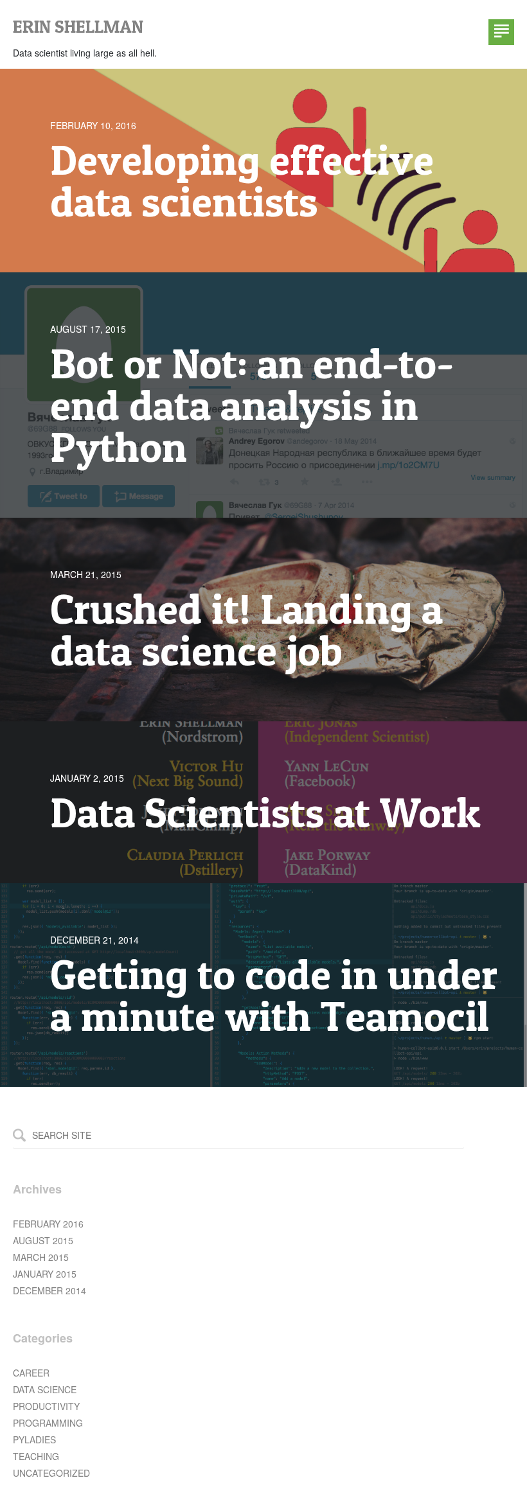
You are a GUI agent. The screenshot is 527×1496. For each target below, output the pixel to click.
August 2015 (43, 1240)
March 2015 (41, 1257)
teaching (36, 1456)
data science (44, 1389)
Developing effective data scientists (242, 180)
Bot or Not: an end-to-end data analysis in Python (252, 405)
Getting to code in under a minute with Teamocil (273, 995)
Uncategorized (51, 1472)
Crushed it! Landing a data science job (246, 629)
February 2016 (48, 1223)
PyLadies (34, 1439)
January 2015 (44, 1273)
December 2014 (49, 1290)
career (31, 1372)
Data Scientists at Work (265, 812)
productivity (46, 1406)
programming (48, 1422)
